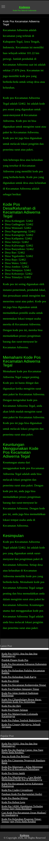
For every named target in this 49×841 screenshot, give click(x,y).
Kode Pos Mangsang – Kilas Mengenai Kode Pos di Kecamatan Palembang (22, 768)
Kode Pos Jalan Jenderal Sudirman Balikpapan (20, 694)
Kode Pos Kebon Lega (13, 802)
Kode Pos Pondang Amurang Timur (20, 688)
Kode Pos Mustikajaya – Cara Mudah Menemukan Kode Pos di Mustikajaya (22, 778)
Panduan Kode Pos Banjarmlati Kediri (22, 794)
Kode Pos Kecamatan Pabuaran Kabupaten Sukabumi (24, 665)
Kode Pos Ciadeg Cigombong (17, 790)
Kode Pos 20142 (10, 680)
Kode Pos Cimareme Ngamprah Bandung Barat (23, 761)
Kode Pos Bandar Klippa (15, 798)
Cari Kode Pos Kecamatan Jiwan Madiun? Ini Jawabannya (24, 813)
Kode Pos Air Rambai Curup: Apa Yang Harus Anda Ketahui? (22, 751)
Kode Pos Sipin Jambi (13, 773)
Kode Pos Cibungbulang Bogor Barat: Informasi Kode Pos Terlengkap (22, 700)
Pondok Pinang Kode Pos (15, 660)
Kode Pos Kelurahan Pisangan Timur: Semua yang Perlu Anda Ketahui (21, 820)
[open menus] (3, 7)
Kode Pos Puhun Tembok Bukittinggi (21, 720)
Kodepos (24, 7)
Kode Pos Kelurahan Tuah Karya (19, 676)
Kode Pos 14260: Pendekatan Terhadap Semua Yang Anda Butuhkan (22, 807)
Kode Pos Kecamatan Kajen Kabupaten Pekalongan (22, 784)
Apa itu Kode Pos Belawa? (16, 756)
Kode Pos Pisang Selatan (15, 709)
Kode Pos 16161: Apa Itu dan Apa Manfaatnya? (19, 654)
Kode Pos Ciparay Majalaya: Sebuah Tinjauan (21, 725)
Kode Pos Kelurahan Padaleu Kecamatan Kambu (23, 671)
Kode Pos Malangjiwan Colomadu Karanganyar (20, 715)
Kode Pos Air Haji (11, 705)
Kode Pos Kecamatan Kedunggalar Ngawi (24, 684)
